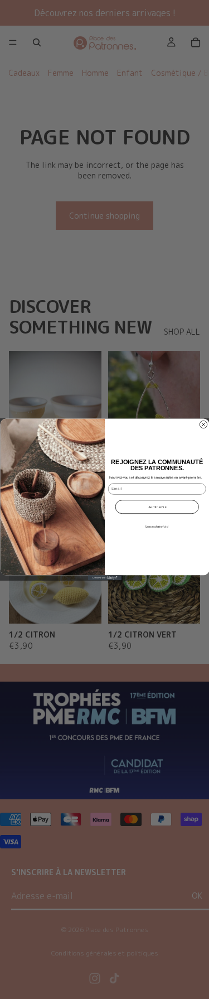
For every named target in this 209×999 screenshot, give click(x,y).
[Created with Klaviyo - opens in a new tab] (104, 577)
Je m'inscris (157, 507)
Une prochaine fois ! (156, 527)
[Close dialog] (203, 424)
